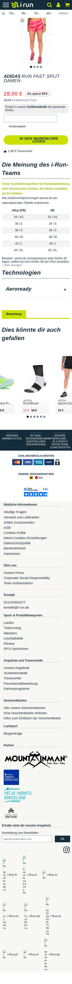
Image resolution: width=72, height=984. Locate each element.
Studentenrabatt (15, 673)
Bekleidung (26, 13)
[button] (30, 118)
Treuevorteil (12, 678)
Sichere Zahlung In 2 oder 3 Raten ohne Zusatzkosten (60, 441)
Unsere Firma (14, 573)
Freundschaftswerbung (20, 683)
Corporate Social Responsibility (27, 578)
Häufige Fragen (15, 512)
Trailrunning (12, 628)
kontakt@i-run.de (16, 607)
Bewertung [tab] (14, 314)
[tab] (36, 289)
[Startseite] (3, 13)
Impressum (12, 553)
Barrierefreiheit (14, 548)
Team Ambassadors (18, 583)
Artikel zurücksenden (19, 522)
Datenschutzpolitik (17, 543)
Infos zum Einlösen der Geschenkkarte (32, 718)
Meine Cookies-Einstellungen (25, 538)
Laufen (9, 623)
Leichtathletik (13, 638)
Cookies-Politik (15, 533)
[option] (36, 41)
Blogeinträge (13, 733)
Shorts (38, 13)
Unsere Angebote (16, 668)
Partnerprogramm (17, 689)
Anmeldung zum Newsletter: (20, 832)
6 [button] (47, 419)
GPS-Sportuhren (16, 649)
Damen (13, 13)
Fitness (9, 643)
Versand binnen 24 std (12, 437)
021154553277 (15, 602)
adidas (50, 13)
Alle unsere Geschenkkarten (24, 708)
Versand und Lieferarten (21, 517)
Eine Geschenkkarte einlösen (25, 713)
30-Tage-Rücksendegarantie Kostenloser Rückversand (37, 440)
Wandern (10, 633)
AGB (7, 528)
